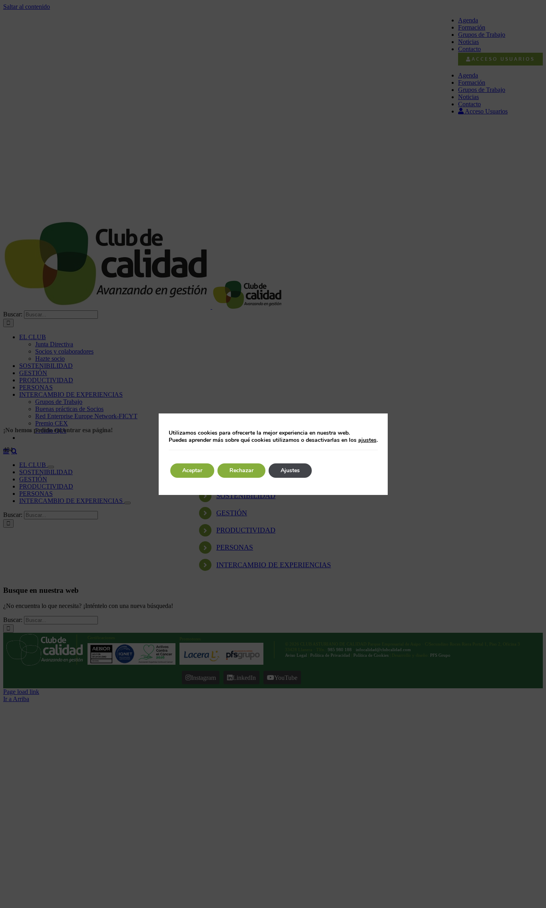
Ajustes (290, 470)
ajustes (367, 440)
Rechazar (241, 470)
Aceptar (192, 470)
